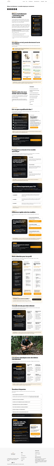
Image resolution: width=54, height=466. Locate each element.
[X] (12, 9)
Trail (26, 1)
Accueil (24, 1)
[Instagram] (13, 462)
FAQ (30, 102)
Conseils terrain (32, 99)
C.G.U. (36, 455)
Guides (46, 1)
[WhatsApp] (16, 9)
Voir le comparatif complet (33, 97)
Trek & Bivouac (31, 1)
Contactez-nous (37, 452)
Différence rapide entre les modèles (35, 94)
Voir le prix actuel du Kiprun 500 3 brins (28, 293)
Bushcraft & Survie (36, 1)
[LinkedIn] (14, 9)
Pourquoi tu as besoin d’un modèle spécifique (34, 91)
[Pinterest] (10, 9)
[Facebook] (8, 9)
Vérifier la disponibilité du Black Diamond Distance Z (18, 293)
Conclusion (31, 104)
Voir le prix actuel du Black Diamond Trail (38, 293)
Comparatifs (42, 1)
